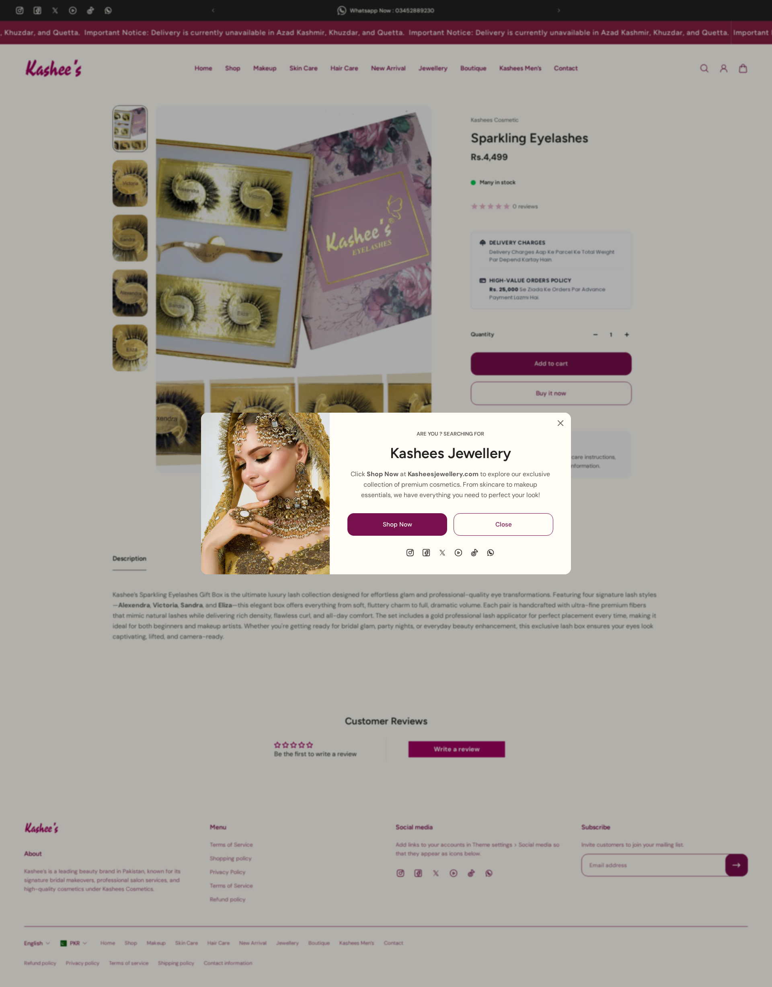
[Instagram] (410, 553)
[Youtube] (458, 553)
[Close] (560, 423)
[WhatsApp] (491, 553)
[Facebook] (426, 553)
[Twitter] (442, 553)
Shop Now (397, 524)
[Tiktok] (474, 553)
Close (503, 524)
